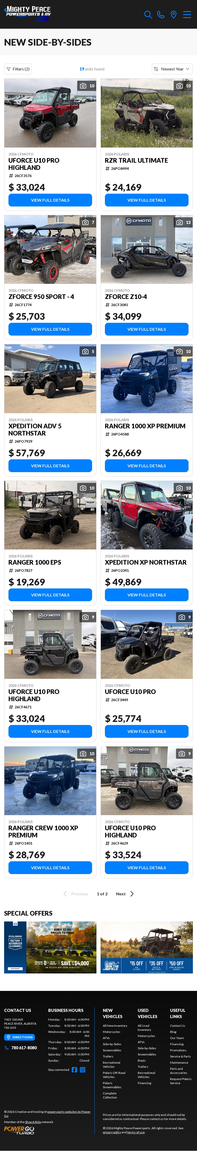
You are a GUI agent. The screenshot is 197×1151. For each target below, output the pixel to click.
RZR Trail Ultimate (136, 160)
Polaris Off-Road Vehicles (114, 1075)
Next (121, 893)
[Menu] (187, 14)
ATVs (106, 1038)
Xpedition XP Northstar (146, 562)
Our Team (177, 1038)
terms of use (136, 1132)
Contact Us (177, 1026)
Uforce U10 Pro (130, 691)
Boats (142, 1060)
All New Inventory (115, 1026)
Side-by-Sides (112, 1044)
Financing (144, 1083)
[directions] (174, 14)
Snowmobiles (112, 1050)
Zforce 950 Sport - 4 (41, 296)
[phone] (161, 14)
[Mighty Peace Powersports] (27, 14)
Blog (173, 1032)
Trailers (108, 1056)
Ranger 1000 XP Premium (145, 426)
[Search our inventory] (148, 14)
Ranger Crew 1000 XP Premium (43, 831)
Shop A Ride (33, 1122)
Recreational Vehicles (111, 1065)
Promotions (178, 1050)
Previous (79, 893)
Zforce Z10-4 (126, 296)
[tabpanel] (68, 1040)
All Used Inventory (144, 1028)
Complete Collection (110, 1095)
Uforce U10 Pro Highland (34, 164)
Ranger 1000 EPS (34, 562)
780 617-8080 (24, 1047)
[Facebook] (74, 1070)
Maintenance (179, 1062)
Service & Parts (180, 1056)
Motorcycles (111, 1032)
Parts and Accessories (178, 1071)
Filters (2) (21, 68)
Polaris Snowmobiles (112, 1085)
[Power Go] (49, 1130)
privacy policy (112, 1132)
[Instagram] (83, 1070)
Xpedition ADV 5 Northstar (35, 429)
